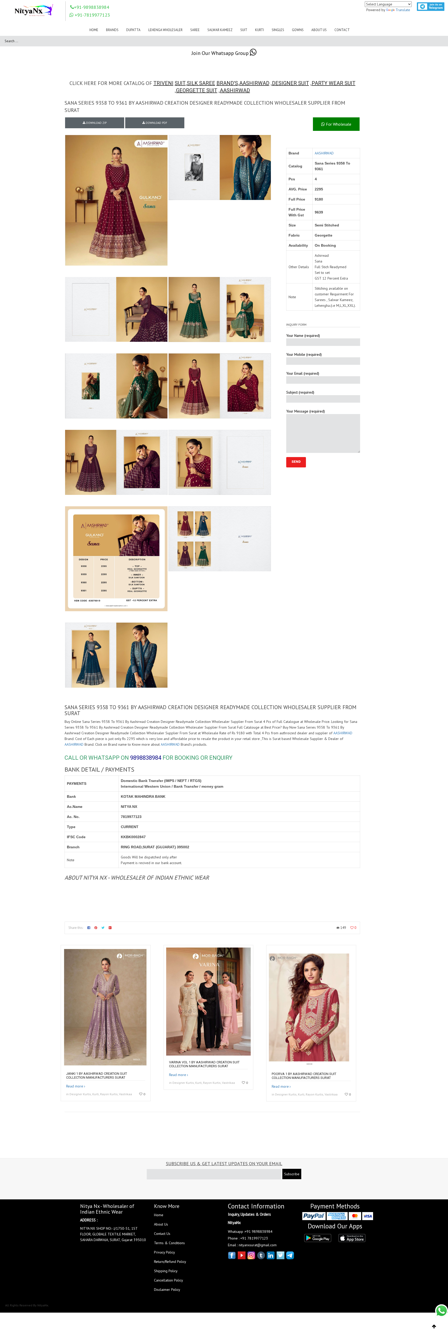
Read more (74, 1086)
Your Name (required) (303, 335)
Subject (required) (300, 392)
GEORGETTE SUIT (196, 90)
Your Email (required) (302, 373)
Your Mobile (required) (304, 354)
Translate (403, 10)
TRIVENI (163, 83)
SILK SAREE (201, 83)
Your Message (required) (305, 411)
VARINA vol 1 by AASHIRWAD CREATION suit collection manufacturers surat (204, 1064)
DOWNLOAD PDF (156, 123)
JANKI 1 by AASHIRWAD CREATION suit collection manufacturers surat (96, 1075)
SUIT (180, 83)
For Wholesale (338, 124)
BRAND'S (227, 83)
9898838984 (145, 758)
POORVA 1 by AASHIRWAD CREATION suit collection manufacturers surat (304, 1076)
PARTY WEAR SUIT (333, 83)
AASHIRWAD (254, 83)
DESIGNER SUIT (290, 83)
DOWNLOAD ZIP (96, 123)
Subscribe (291, 1174)
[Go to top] (434, 1326)
